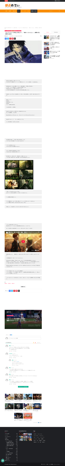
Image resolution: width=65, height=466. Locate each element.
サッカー (38, 437)
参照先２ (9, 283)
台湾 (37, 440)
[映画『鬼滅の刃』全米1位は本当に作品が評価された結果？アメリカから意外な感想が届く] (30, 440)
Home (6, 27)
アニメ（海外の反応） (14, 27)
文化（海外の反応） (9, 454)
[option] (23, 319)
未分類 (6, 438)
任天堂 (34, 440)
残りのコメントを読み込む (23, 386)
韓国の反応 (7, 458)
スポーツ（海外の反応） (10, 315)
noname (18, 361)
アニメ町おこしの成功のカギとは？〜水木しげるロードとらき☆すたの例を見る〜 (55, 43)
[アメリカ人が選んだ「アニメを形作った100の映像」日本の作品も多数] (46, 57)
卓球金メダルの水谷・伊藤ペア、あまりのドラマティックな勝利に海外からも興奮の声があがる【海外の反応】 (16, 319)
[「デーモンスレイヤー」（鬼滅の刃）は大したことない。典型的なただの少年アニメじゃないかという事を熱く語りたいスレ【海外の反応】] (46, 37)
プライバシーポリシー (57, 464)
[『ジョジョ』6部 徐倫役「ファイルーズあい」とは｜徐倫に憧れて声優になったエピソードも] (25, 440)
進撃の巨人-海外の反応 (18, 30)
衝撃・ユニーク (7, 460)
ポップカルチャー (8, 436)
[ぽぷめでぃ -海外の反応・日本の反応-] (13, 6)
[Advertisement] (42, 5)
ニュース (6, 435)
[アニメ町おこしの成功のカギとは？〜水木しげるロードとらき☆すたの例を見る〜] (46, 44)
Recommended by (35, 422)
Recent (48, 32)
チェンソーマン (42, 437)
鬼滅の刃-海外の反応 (10, 445)
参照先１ (6, 283)
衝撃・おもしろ (8, 457)
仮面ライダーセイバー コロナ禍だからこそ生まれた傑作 (55, 52)
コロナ (34, 437)
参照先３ (13, 283)
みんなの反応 (7, 433)
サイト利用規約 (51, 464)
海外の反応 (9, 27)
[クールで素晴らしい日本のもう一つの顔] (46, 48)
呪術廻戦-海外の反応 (10, 442)
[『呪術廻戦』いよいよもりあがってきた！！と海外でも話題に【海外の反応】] (21, 434)
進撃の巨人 (23, 286)
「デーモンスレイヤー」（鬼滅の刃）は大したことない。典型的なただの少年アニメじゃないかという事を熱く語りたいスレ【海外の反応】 (27, 0)
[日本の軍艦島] (30, 434)
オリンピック (41, 435)
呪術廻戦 (40, 440)
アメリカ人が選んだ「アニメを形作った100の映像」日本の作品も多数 (55, 56)
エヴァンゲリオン (36, 435)
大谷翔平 (8, 451)
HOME (47, 464)
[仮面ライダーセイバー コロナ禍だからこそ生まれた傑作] (46, 52)
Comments (56, 32)
